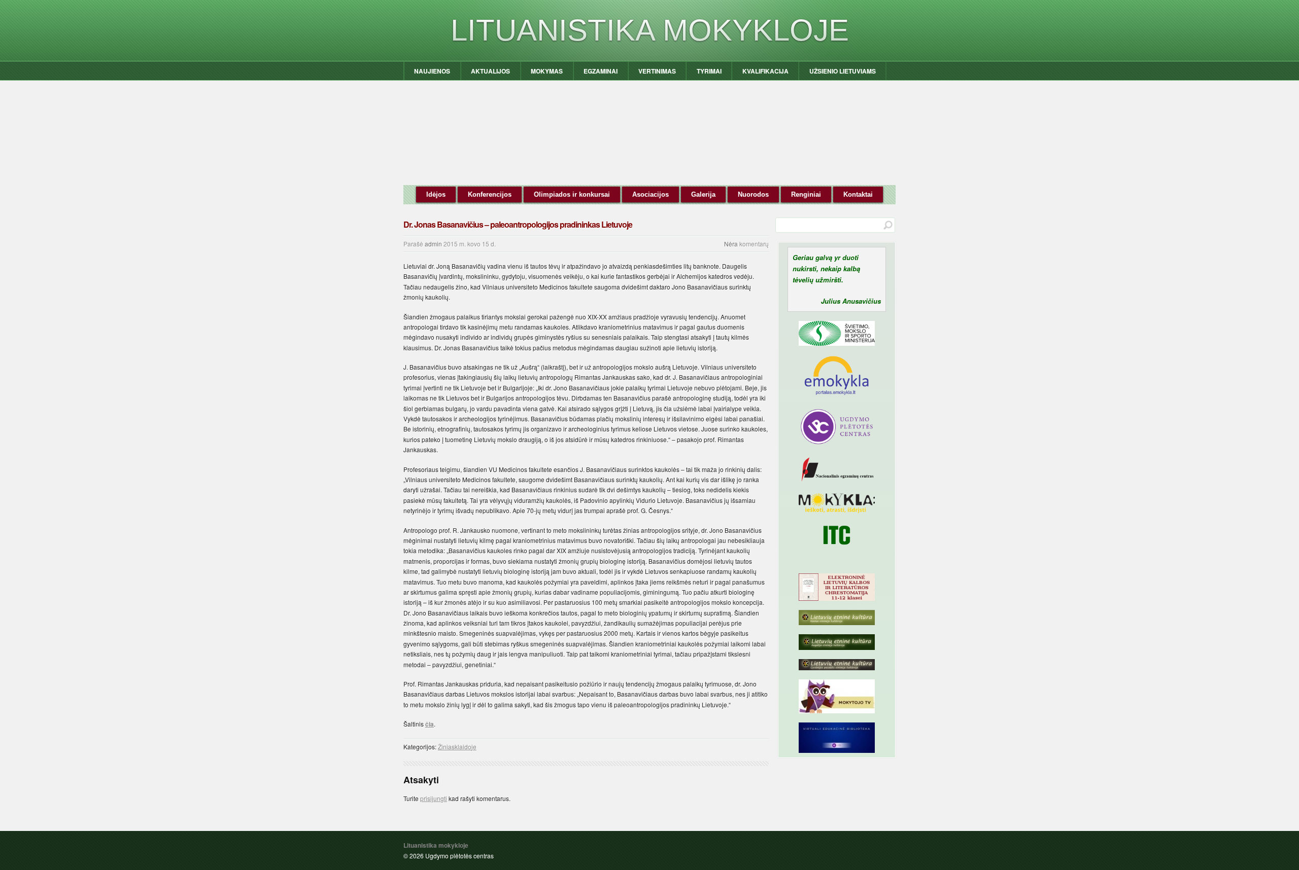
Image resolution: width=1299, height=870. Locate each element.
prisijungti (433, 798)
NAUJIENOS (432, 71)
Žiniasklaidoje (457, 746)
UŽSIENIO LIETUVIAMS (842, 71)
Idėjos (436, 194)
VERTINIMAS (657, 71)
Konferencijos (489, 194)
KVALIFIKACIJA (765, 71)
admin (433, 243)
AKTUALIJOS (490, 71)
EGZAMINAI (601, 71)
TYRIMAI (709, 71)
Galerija (703, 194)
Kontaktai (858, 194)
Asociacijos (650, 194)
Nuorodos (753, 194)
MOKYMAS (547, 71)
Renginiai (806, 194)
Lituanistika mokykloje (650, 30)
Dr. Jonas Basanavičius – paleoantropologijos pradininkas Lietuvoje (517, 224)
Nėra (731, 243)
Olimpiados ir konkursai (572, 194)
